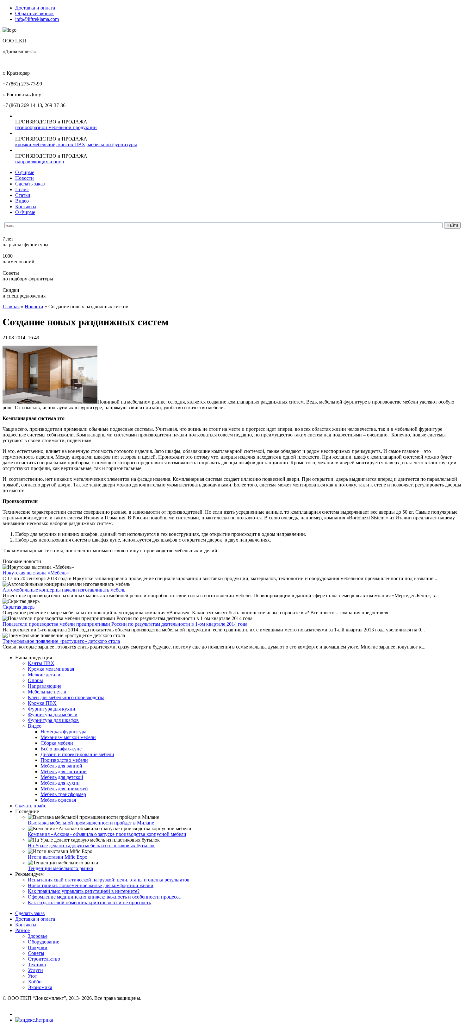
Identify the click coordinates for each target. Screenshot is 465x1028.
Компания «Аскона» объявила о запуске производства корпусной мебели (107, 834)
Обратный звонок (34, 13)
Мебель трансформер (63, 794)
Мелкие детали (44, 674)
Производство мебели (64, 760)
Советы (36, 953)
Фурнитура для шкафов (53, 720)
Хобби (35, 981)
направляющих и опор (39, 161)
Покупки (37, 947)
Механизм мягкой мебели (68, 737)
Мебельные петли (47, 691)
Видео (22, 201)
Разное (22, 930)
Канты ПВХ (41, 663)
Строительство (44, 959)
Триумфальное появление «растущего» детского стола (61, 641)
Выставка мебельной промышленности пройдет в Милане (91, 822)
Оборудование (43, 941)
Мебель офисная (58, 800)
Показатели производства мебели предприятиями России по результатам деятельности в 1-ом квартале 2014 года (125, 624)
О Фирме (25, 212)
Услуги (35, 970)
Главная (11, 306)
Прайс (22, 189)
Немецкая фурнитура (63, 731)
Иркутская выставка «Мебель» (36, 572)
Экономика (40, 987)
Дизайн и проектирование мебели (77, 754)
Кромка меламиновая (51, 669)
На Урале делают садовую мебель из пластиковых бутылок (91, 845)
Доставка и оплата (35, 7)
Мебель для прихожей (64, 788)
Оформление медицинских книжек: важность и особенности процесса (104, 896)
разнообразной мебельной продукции (56, 127)
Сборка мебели (56, 743)
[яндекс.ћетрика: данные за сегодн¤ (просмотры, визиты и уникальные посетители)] (34, 1020)
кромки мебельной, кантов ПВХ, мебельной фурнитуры (76, 144)
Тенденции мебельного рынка (60, 868)
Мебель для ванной (61, 765)
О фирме (24, 172)
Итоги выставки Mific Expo (57, 857)
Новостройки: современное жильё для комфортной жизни (90, 885)
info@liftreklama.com (37, 19)
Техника (37, 964)
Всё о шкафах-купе (61, 748)
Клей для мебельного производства (66, 697)
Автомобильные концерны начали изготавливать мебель (64, 589)
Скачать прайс (30, 805)
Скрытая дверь (18, 607)
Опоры (35, 680)
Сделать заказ (30, 183)
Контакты (25, 206)
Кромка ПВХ (42, 703)
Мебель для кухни (60, 783)
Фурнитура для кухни (51, 708)
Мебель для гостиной (63, 771)
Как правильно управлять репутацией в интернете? (84, 891)
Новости (24, 178)
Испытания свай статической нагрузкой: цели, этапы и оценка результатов (108, 879)
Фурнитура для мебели (53, 714)
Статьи (22, 195)
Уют (32, 976)
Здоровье (37, 936)
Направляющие (44, 686)
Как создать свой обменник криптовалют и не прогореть (89, 902)
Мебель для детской (61, 777)
